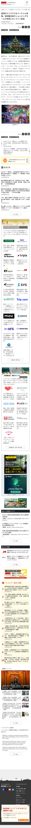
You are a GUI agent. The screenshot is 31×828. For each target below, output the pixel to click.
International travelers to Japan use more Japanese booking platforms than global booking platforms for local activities (14, 742)
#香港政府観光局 (20, 23)
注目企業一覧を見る (15, 360)
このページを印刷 (14, 30)
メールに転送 (4, 30)
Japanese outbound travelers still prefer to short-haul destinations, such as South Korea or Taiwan (15, 748)
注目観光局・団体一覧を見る (15, 447)
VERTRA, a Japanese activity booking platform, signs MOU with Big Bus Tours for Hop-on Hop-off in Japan (15, 736)
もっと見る (15, 214)
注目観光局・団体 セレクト (12, 375)
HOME (2, 9)
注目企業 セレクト (9, 227)
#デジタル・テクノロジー (8, 23)
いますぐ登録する (24, 820)
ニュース (7, 9)
